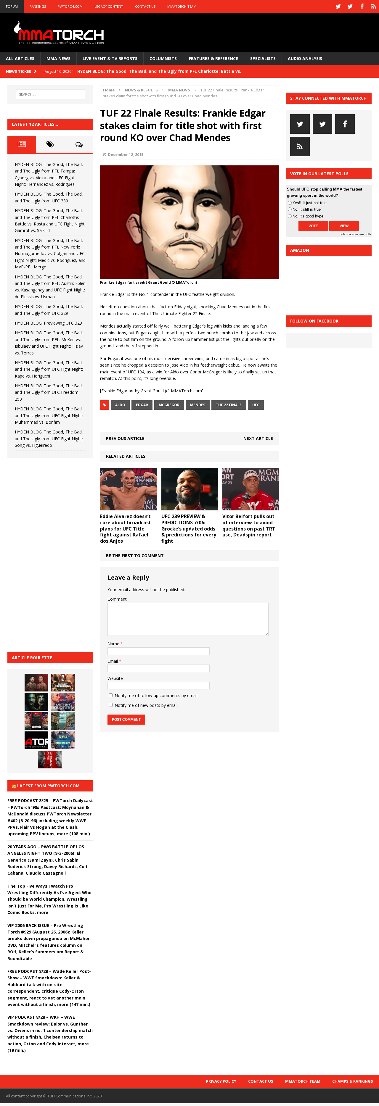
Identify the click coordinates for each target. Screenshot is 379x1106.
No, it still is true (307, 209)
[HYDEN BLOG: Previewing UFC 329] (36, 740)
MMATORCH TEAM (181, 6)
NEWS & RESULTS (141, 90)
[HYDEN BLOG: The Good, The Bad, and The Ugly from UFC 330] (63, 682)
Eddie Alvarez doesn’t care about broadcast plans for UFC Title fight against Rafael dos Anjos (125, 528)
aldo (120, 404)
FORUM (12, 6)
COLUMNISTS (163, 58)
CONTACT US (145, 6)
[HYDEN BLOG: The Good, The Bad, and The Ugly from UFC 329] (63, 721)
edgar (142, 404)
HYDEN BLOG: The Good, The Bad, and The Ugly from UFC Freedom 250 (49, 392)
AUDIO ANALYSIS (305, 58)
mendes (197, 404)
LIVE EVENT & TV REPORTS (110, 58)
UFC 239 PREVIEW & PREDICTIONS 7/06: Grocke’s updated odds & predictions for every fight (188, 528)
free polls (365, 234)
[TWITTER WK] (350, 6)
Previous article (125, 438)
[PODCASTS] (373, 6)
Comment (117, 599)
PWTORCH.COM (70, 6)
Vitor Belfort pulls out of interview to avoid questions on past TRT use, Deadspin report (248, 525)
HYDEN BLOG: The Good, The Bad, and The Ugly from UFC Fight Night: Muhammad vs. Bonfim (49, 415)
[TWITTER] (338, 6)
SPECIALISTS (263, 58)
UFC (255, 404)
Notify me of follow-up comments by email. (156, 695)
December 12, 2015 (125, 154)
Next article (258, 438)
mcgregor (169, 404)
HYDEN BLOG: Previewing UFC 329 (48, 323)
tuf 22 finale (229, 404)
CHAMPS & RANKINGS (352, 1081)
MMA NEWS (58, 58)
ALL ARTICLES (20, 58)
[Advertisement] (51, 554)
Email (113, 661)
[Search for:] (50, 94)
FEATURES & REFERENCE (213, 58)
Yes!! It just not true (310, 203)
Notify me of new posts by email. (146, 705)
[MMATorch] (60, 32)
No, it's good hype (308, 216)
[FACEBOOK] (361, 6)
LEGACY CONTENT (108, 6)
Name (114, 643)
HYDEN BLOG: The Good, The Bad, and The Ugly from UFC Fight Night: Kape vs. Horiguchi (49, 369)
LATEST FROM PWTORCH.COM (48, 786)
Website (115, 678)
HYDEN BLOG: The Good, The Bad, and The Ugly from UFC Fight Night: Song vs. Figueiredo (49, 438)
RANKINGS (38, 6)
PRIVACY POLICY (221, 1081)
